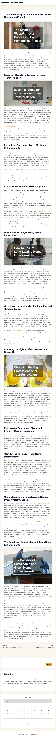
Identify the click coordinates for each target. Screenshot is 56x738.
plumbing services (17, 330)
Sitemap (36, 734)
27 (28, 717)
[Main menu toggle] (53, 2)
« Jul (27, 724)
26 (21, 717)
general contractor (27, 169)
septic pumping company (44, 211)
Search (5, 661)
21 (34, 713)
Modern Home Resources (12, 3)
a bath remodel (10, 126)
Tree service (7, 434)
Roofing (6, 287)
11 (14, 710)
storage (39, 521)
